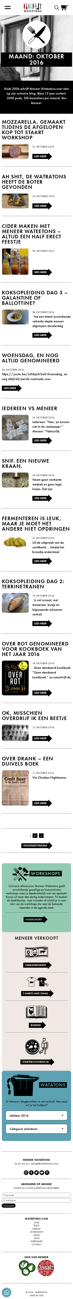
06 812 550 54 (22, 1163)
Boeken (36, 1025)
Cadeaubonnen (35, 965)
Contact (36, 1244)
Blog (36, 1225)
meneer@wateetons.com (44, 1163)
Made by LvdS (36, 1295)
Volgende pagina (35, 845)
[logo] (32, 7)
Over (36, 1222)
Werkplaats (36, 1241)
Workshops (33, 919)
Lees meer (40, 156)
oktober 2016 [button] (19, 1115)
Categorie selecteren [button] (24, 1129)
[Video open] (57, 7)
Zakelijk (36, 1228)
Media (36, 1235)
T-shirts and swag (35, 993)
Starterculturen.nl (35, 1061)
